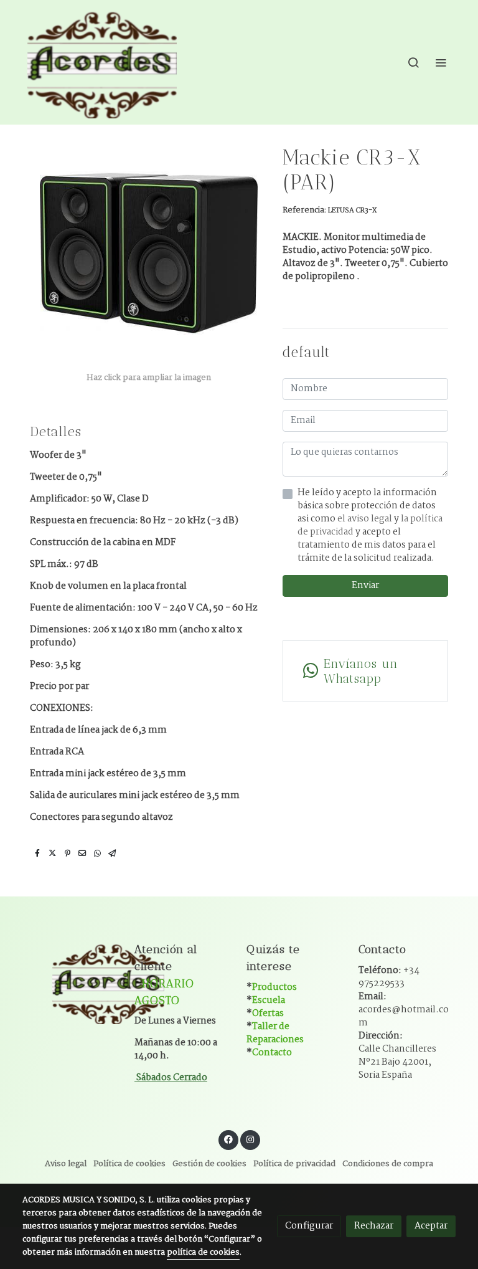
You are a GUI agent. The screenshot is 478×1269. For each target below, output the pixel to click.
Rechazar (373, 1226)
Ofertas (268, 1013)
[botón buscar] (413, 62)
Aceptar (431, 1226)
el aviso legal (365, 518)
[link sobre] (71, 982)
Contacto (272, 1052)
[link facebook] (228, 1138)
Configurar (309, 1226)
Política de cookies (129, 1164)
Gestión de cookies (209, 1164)
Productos (274, 987)
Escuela (268, 1000)
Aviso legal (66, 1164)
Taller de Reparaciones (275, 1033)
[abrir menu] (440, 62)
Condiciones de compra (387, 1164)
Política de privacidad (294, 1164)
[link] (102, 62)
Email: (403, 1009)
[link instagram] (250, 1138)
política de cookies (203, 1252)
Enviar (365, 585)
